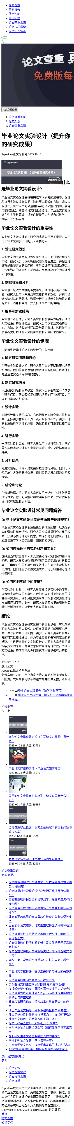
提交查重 (14, 5)
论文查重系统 (17, 117)
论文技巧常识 (17, 26)
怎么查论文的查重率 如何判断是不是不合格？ (38, 984)
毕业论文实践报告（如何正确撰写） (41, 690)
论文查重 (14, 1080)
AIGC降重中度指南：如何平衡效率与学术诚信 (38, 1049)
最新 (4, 875)
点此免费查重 (10, 109)
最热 (11, 875)
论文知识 (14, 121)
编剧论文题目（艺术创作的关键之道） (33, 1019)
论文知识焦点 (17, 31)
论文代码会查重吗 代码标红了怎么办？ (33, 1023)
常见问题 (14, 18)
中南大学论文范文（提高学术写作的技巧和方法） (40, 1044)
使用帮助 (14, 13)
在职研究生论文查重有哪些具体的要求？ (34, 1036)
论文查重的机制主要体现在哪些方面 (32, 980)
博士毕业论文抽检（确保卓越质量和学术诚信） (39, 1010)
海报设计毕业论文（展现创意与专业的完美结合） (40, 988)
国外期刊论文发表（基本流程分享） (32, 1040)
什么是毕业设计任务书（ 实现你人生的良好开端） (41, 1014)
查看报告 (14, 9)
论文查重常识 (17, 22)
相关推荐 (7, 706)
